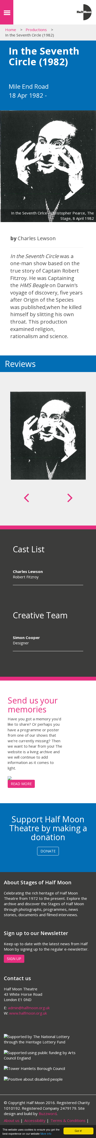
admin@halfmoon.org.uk (29, 1007)
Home (10, 29)
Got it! (78, 1131)
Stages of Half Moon (38, 13)
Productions (36, 29)
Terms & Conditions (68, 1120)
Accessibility (35, 1120)
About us (11, 1120)
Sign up (14, 958)
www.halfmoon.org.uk (28, 1013)
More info (45, 1133)
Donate (48, 851)
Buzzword (48, 1113)
